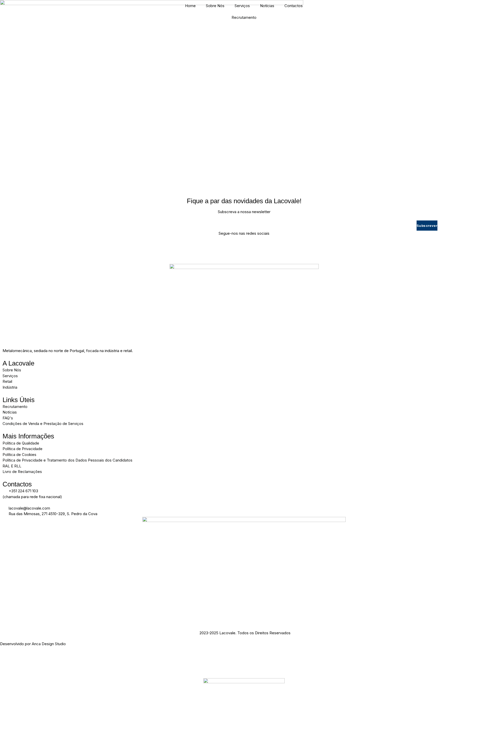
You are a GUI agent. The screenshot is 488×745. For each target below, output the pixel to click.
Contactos (293, 5)
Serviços (242, 5)
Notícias (267, 5)
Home (190, 5)
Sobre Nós (215, 5)
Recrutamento (244, 17)
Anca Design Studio (49, 643)
